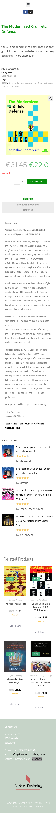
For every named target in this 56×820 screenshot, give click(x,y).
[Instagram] (30, 12)
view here (37, 759)
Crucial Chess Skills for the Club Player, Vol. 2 (41, 682)
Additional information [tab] (28, 204)
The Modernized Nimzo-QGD (15, 681)
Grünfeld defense (16, 83)
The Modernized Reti (15, 603)
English (13, 75)
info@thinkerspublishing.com (28, 754)
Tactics (32, 600)
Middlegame (47, 600)
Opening (5, 75)
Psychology (40, 675)
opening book (31, 83)
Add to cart (37, 181)
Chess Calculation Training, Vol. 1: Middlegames (41, 607)
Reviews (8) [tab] (28, 210)
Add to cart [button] (15, 625)
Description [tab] (28, 199)
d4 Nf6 (4, 83)
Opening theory (45, 83)
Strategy (49, 675)
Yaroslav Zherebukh (10, 86)
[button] (28, 4)
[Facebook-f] (25, 12)
